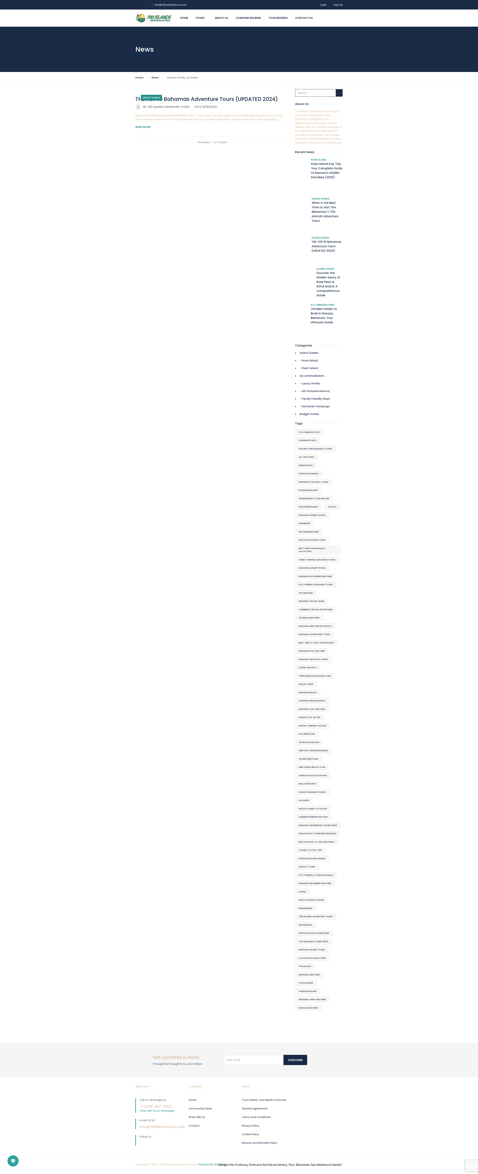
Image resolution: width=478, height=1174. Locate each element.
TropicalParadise (309, 742)
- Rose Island (309, 360)
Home (139, 77)
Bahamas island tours (312, 949)
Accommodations (323, 304)
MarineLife (304, 523)
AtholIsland (306, 982)
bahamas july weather (312, 709)
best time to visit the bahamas (316, 642)
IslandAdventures (309, 617)
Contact (194, 1126)
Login (323, 4)
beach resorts (307, 783)
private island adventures (314, 933)
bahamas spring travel (312, 515)
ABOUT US (221, 18)
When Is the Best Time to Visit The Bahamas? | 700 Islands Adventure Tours (325, 212)
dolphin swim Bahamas (312, 700)
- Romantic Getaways (315, 406)
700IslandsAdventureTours (315, 675)
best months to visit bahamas (316, 841)
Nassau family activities (313, 808)
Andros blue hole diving (313, 775)
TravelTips (305, 966)
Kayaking (304, 800)
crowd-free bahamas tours (315, 448)
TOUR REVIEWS (278, 18)
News (155, 77)
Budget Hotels (309, 414)
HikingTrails (306, 465)
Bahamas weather (309, 974)
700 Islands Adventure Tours (316, 916)
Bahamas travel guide (311, 601)
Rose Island (318, 159)
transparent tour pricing (314, 498)
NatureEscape (307, 733)
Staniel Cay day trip (310, 850)
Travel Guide (306, 684)
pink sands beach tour (312, 767)
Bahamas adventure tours (314, 634)
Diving (302, 891)
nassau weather (308, 1007)
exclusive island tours (312, 539)
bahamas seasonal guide (313, 659)
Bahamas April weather (312, 999)
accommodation (309, 432)
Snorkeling (305, 924)
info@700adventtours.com (171, 5)
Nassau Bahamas (308, 473)
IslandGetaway (307, 440)
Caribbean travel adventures (316, 609)
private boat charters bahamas (317, 833)
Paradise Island (308, 991)
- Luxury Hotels (310, 383)
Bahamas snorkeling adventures (318, 825)
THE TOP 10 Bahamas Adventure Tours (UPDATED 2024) (206, 99)
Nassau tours (307, 866)
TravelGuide (306, 592)
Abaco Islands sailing (311, 899)
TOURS (200, 18)
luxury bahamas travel (312, 792)
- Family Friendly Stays (315, 399)
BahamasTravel (308, 692)
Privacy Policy (250, 1126)
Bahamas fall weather (312, 650)
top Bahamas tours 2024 (313, 941)
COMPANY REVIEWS (248, 18)
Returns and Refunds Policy (259, 1143)
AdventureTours (308, 758)
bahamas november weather (315, 576)
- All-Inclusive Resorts (315, 391)
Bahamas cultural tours (313, 481)
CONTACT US (304, 18)
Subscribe (295, 1060)
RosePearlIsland (308, 490)
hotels (332, 506)
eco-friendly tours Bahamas (316, 875)
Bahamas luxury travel (312, 567)
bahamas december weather (315, 883)
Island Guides (151, 97)
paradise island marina (312, 858)
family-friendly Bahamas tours (317, 559)
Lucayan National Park (312, 958)
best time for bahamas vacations (312, 550)
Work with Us (197, 1117)
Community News (200, 1108)
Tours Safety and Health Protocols (264, 1100)
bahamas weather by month (315, 626)
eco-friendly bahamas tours (316, 584)
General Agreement (255, 1108)
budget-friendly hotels (312, 725)
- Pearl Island (309, 368)
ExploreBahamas (308, 506)
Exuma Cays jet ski (309, 717)
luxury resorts (308, 667)
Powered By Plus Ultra (212, 1164)
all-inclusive (306, 456)
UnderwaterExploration (313, 816)
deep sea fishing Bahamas (313, 750)
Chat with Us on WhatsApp (157, 1111)
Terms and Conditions (256, 1117)
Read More (142, 127)
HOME (184, 18)
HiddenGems (305, 908)
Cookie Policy (250, 1134)
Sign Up (338, 4)
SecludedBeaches (309, 531)
